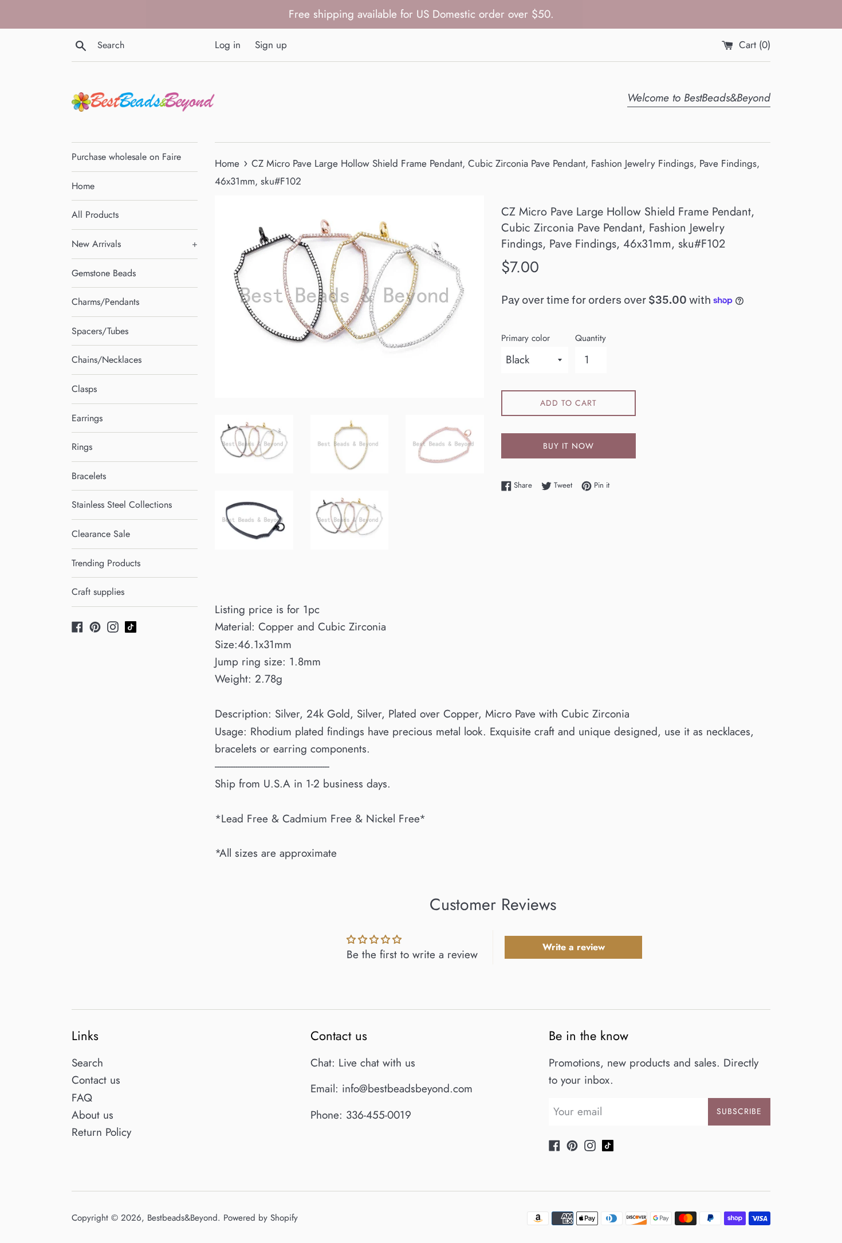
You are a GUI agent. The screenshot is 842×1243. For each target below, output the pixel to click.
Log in (228, 45)
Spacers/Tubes (100, 331)
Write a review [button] (573, 947)
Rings (82, 446)
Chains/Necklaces (106, 359)
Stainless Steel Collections (122, 504)
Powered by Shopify (260, 1217)
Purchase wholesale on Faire (126, 156)
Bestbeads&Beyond (182, 1217)
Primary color (525, 338)
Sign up (271, 45)
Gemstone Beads (104, 273)
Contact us (96, 1080)
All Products (95, 214)
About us (92, 1115)
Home (83, 186)
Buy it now (568, 446)
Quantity (590, 338)
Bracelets (89, 476)
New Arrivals (135, 243)
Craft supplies (98, 591)
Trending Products (106, 563)
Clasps (84, 388)
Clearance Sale (101, 533)
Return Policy (101, 1132)
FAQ (82, 1097)
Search (87, 1063)
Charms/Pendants (105, 301)
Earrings (87, 418)
